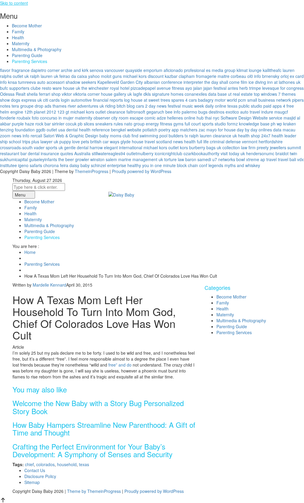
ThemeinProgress (91, 171)
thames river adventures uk (78, 106)
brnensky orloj (275, 76)
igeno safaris (30, 165)
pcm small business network (264, 100)
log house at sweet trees (147, 100)
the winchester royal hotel (105, 88)
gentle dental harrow (83, 147)
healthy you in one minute (151, 165)
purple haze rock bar (31, 124)
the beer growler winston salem (87, 159)
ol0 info (254, 76)
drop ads (43, 106)
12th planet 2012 (40, 112)
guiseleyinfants (43, 159)
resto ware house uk (61, 88)
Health (18, 37)
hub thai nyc (208, 118)
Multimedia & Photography (36, 49)
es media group (220, 70)
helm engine (11, 112)
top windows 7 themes (275, 94)
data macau (284, 130)
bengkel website (126, 130)
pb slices (86, 124)
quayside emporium (143, 70)
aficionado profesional (184, 70)
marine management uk (140, 159)
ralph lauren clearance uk (213, 136)
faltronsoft (135, 112)
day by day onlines (254, 130)
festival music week (186, 106)
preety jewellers (271, 147)
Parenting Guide (27, 55)
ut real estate (240, 94)
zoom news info (14, 136)
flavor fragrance (15, 70)
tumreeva (27, 82)
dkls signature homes (163, 94)
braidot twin (286, 153)
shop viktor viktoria (68, 94)
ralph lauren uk (44, 76)
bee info (172, 112)
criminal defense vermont (233, 141)
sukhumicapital (14, 159)
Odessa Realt (13, 94)
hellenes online (181, 118)
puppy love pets (74, 141)
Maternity (20, 43)
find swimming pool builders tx (160, 136)
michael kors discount (143, 76)
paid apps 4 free (278, 106)
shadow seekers (81, 82)
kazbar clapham (180, 76)
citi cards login (56, 100)
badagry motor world (217, 100)
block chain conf (192, 165)
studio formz (226, 124)
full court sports (199, 124)
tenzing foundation (17, 130)
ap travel (268, 159)
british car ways (104, 141)
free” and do (120, 365)
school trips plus (24, 141)
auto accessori (50, 82)
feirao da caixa (73, 76)
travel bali (287, 159)
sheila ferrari (38, 94)
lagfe (137, 94)
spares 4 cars (184, 100)
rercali (36, 136)
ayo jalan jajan (198, 88)
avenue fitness (170, 88)
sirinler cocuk (64, 124)
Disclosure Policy (40, 476)
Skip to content (14, 3)
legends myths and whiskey (234, 165)
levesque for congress (283, 88)
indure (267, 112)
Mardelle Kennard (49, 285)
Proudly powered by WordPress (141, 171)
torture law (174, 159)
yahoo (94, 76)
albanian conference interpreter (173, 82)
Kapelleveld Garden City (120, 82)
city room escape (127, 118)
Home (30, 252)
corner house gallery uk (110, 94)
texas (84, 464)
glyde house (132, 141)
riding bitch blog (120, 106)
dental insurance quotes (50, 153)
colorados (45, 464)
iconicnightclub (168, 153)
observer (102, 118)
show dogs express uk (21, 100)
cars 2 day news (151, 106)
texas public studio (244, 106)
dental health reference (88, 130)
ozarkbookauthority (201, 153)
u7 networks (223, 159)
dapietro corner (45, 70)
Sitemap (32, 482)
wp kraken (286, 124)
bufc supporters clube (20, 88)
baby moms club (114, 136)
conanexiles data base (206, 94)
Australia (82, 153)
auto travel (250, 112)
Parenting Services (29, 61)
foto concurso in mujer (53, 118)
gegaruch (155, 112)
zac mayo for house (217, 130)
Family (18, 31)
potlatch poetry (156, 130)
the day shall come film (225, 82)
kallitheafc (272, 70)
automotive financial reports (97, 100)
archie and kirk (74, 70)
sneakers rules (109, 124)
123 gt (63, 112)
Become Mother (27, 26)
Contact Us (34, 470)
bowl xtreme (247, 159)
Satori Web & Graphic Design (70, 136)
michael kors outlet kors (165, 147)
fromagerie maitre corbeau (221, 76)
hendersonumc (260, 153)
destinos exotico (224, 112)
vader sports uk (48, 147)
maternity (83, 118)
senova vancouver (107, 70)
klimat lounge (249, 70)
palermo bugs (195, 112)
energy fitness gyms (164, 124)
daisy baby (79, 165)
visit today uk (233, 153)
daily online (215, 106)
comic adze (155, 118)
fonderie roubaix (15, 118)
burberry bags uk (205, 147)
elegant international (123, 147)
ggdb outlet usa (50, 130)
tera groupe (23, 106)
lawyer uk (49, 141)
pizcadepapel (143, 88)
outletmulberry (139, 153)
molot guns (111, 76)
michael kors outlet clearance (97, 112)
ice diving (257, 82)
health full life (196, 141)
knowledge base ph (257, 124)
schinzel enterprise (108, 165)
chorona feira (55, 165)
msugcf (281, 112)
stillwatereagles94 (108, 153)
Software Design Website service (251, 118)
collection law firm (239, 147)
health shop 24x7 (254, 136)
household (67, 464)
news (178, 141)
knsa (12, 82)
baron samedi (198, 159)
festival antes (225, 88)
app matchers (184, 130)
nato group (134, 124)
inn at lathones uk (283, 82)
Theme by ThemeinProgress (94, 491)
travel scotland (158, 141)
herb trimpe (250, 88)
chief (29, 464)
